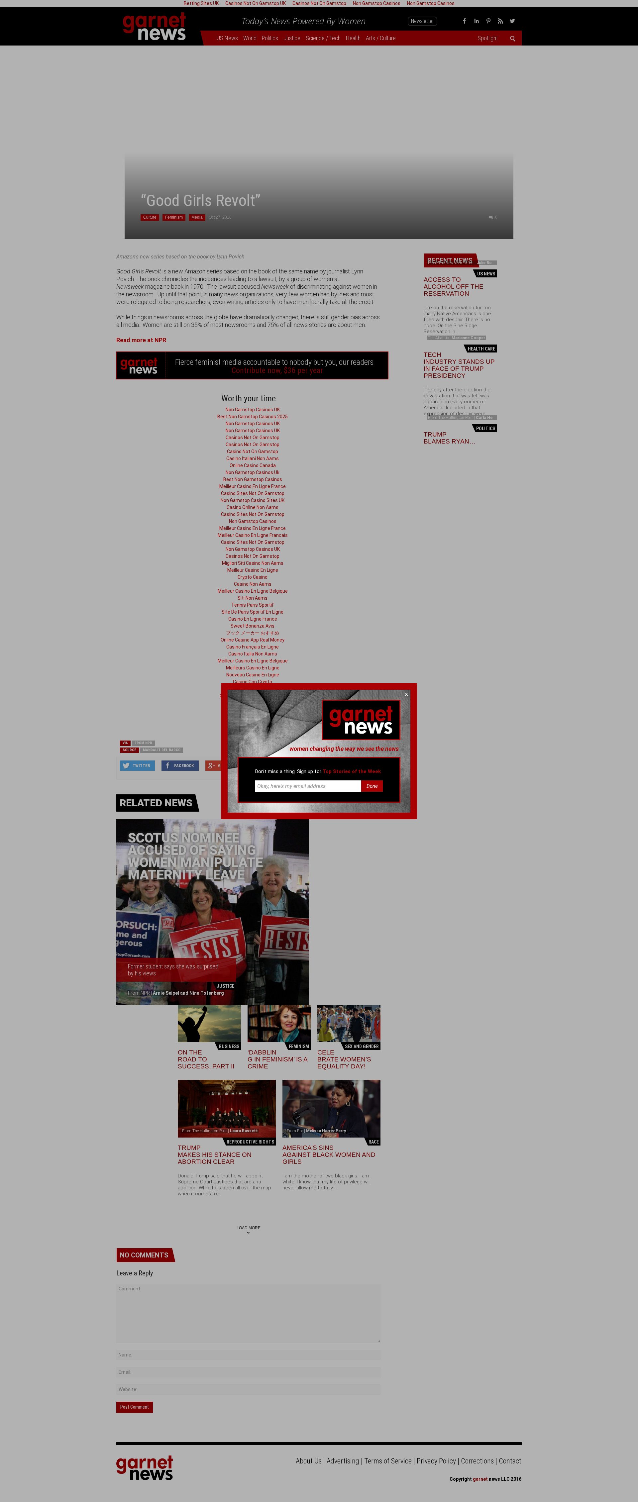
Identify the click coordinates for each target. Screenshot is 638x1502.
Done (372, 786)
